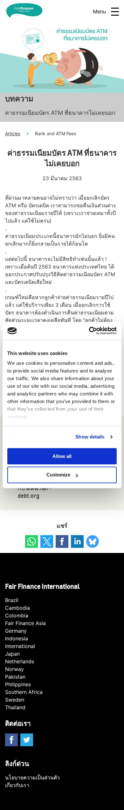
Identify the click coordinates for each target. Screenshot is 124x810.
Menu (99, 11)
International (20, 646)
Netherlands (19, 661)
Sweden (14, 699)
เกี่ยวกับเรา (17, 785)
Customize (58, 475)
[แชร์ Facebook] (62, 541)
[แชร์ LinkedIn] (77, 541)
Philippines (18, 684)
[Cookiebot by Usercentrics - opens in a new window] (89, 331)
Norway (14, 669)
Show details (89, 436)
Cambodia (17, 608)
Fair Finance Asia (25, 623)
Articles (12, 133)
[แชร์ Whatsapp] (31, 541)
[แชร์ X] (46, 541)
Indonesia (16, 638)
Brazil (11, 600)
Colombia (16, 615)
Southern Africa (24, 692)
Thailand (15, 707)
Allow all (62, 456)
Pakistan (15, 677)
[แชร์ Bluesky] (92, 541)
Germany (16, 631)
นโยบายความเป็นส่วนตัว (32, 777)
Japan (12, 654)
